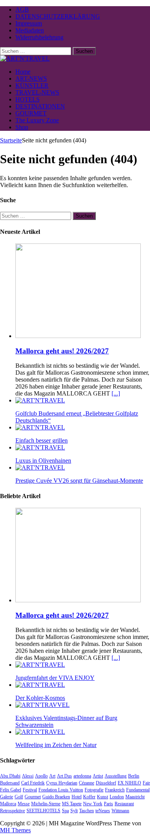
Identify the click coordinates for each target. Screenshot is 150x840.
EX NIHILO (129, 783)
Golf (19, 796)
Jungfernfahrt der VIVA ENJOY (55, 677)
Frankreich (115, 790)
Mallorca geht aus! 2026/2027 (62, 351)
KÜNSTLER (31, 85)
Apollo (41, 776)
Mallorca (8, 803)
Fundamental (138, 790)
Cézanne (86, 783)
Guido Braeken (56, 796)
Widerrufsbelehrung (39, 37)
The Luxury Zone (37, 120)
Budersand (10, 783)
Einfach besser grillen (41, 440)
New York (92, 803)
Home (22, 71)
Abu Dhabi (10, 776)
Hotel (77, 796)
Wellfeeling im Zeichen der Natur (56, 745)
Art (52, 776)
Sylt (74, 810)
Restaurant (124, 803)
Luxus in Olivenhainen (43, 460)
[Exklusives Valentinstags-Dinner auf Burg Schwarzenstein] (42, 704)
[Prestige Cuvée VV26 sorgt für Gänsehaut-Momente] (40, 467)
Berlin (133, 776)
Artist (98, 776)
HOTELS (27, 99)
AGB (22, 9)
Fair (146, 783)
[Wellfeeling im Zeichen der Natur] (40, 731)
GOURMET (31, 113)
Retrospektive (12, 810)
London (117, 796)
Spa (65, 810)
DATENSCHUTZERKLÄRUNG (57, 16)
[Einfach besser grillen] (40, 427)
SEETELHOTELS (43, 810)
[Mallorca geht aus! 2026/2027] (78, 336)
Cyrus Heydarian (61, 783)
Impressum (28, 23)
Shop (21, 127)
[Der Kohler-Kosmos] (40, 684)
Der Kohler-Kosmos (40, 698)
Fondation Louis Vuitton (60, 790)
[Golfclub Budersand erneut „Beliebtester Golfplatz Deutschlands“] (40, 400)
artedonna (82, 776)
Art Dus (64, 776)
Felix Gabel (10, 790)
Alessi (27, 776)
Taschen (86, 810)
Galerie (6, 796)
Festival (30, 790)
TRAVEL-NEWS (37, 92)
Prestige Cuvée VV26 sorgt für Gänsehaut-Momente (79, 480)
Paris (108, 803)
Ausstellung (116, 776)
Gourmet (33, 796)
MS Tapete (72, 803)
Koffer (89, 796)
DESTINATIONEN (40, 106)
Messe (24, 803)
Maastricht (135, 796)
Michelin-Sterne (45, 803)
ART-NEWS (31, 78)
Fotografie (94, 790)
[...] (116, 393)
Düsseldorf (106, 783)
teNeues (102, 810)
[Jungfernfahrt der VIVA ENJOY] (40, 664)
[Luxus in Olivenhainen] (40, 447)
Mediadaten (29, 30)
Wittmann (120, 810)
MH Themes (15, 830)
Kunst (102, 796)
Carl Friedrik (33, 783)
